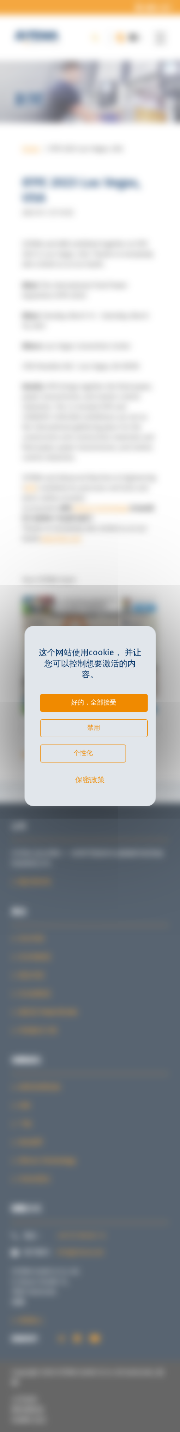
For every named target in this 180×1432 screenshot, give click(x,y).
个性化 (83, 752)
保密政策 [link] (90, 780)
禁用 (93, 727)
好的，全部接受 (93, 702)
